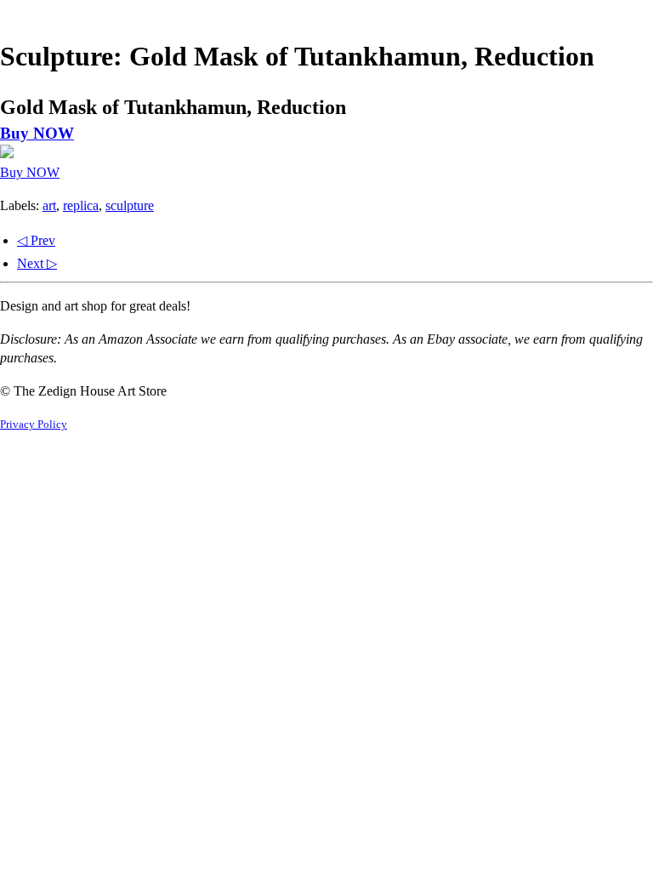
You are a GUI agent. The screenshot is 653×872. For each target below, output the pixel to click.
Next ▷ (37, 263)
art (49, 205)
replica (81, 205)
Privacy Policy (33, 424)
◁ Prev (36, 240)
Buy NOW (37, 133)
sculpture (129, 205)
